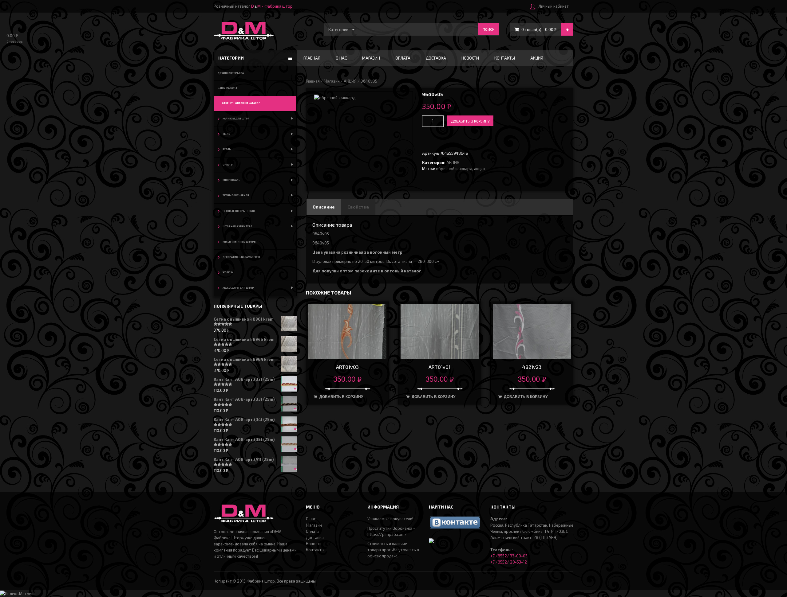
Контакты (504, 58)
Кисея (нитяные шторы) (240, 241)
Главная (311, 58)
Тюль (226, 133)
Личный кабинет (554, 6)
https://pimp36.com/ (387, 534)
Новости (470, 58)
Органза (228, 164)
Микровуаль (231, 179)
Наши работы (227, 88)
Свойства (358, 206)
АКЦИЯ (536, 58)
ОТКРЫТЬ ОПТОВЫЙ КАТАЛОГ (241, 103)
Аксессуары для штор (238, 287)
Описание (324, 206)
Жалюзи (228, 272)
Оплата (402, 58)
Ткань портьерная (236, 195)
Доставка (436, 58)
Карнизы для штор (236, 118)
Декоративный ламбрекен (241, 257)
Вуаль (227, 149)
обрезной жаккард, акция (460, 168)
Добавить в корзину (470, 121)
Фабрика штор (261, 581)
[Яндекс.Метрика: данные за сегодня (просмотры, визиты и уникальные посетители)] (18, 594)
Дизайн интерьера (231, 73)
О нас (341, 58)
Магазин (371, 58)
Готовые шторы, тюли (239, 211)
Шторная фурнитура (237, 226)
